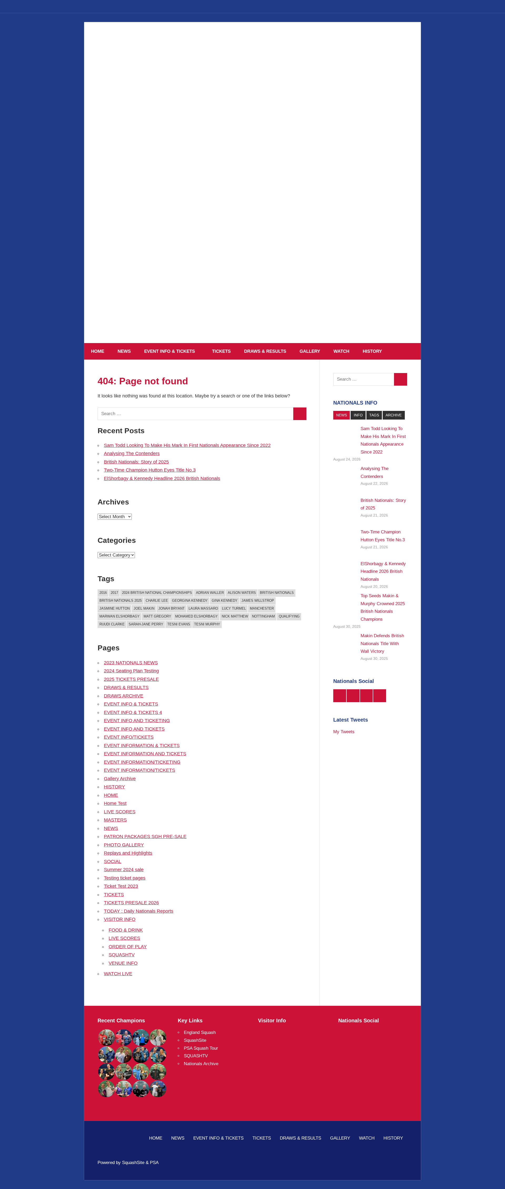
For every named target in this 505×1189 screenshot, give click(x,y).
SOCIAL (112, 861)
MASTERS (115, 820)
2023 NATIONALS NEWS (131, 662)
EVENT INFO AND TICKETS (134, 729)
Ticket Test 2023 (121, 886)
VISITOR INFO (119, 919)
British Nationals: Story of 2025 (136, 462)
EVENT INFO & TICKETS (169, 351)
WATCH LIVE (118, 973)
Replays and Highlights (128, 853)
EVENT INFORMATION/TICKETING (142, 762)
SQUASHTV (122, 954)
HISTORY (372, 351)
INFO (358, 415)
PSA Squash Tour (201, 1048)
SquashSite (195, 1040)
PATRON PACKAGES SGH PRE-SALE (145, 836)
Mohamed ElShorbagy (196, 616)
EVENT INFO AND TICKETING (137, 720)
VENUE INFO (123, 963)
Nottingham (263, 616)
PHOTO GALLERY (124, 845)
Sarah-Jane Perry (146, 624)
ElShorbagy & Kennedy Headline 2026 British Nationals (162, 478)
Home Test (115, 803)
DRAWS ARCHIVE (123, 695)
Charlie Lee (157, 601)
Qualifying (289, 616)
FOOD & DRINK (126, 930)
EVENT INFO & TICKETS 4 (133, 712)
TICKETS (221, 351)
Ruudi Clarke (112, 624)
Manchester (262, 608)
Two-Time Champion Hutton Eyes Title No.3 (150, 470)
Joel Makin (144, 608)
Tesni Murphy (207, 624)
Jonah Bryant (171, 608)
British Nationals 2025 (120, 601)
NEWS (124, 351)
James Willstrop (257, 601)
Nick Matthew (235, 616)
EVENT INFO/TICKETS (129, 737)
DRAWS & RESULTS (265, 351)
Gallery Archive (120, 778)
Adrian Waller (210, 593)
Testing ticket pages (124, 878)
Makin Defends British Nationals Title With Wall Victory (382, 643)
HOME (97, 351)
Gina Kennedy (225, 601)
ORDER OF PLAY (128, 946)
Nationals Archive (201, 1063)
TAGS (374, 415)
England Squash (200, 1032)
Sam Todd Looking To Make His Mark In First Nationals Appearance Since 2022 (187, 445)
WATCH (341, 351)
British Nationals (277, 593)
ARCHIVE (394, 415)
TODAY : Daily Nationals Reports (138, 911)
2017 (114, 593)
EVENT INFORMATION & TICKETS (142, 745)
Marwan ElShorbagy (119, 616)
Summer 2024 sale (124, 869)
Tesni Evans (178, 624)
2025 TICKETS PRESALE (131, 679)
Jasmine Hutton (114, 608)
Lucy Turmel (234, 608)
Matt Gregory (157, 616)
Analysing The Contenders (132, 453)
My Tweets (344, 731)
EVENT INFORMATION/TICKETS (139, 770)
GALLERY (310, 351)
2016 (103, 593)
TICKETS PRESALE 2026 (131, 902)
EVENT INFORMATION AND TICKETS (145, 753)
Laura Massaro (203, 608)
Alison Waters (242, 593)
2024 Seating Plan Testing (131, 670)
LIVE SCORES (119, 811)
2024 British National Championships (157, 593)
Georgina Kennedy (190, 601)
